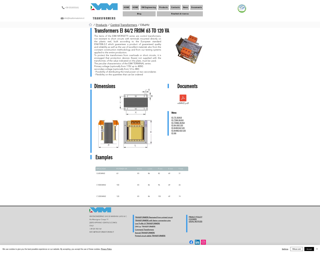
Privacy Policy (106, 249)
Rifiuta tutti (296, 249)
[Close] (317, 249)
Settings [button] (285, 249)
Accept (309, 249)
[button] (148, 7)
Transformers (128, 24)
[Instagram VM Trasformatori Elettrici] (203, 242)
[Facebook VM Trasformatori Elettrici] (191, 242)
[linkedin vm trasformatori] (197, 242)
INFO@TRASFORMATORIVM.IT (101, 232)
